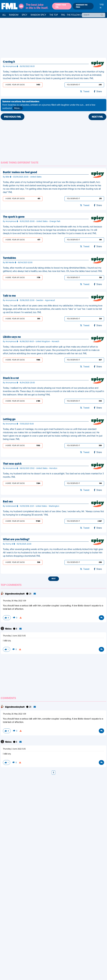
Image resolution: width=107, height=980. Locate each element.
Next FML (97, 117)
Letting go (9, 419)
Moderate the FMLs (81, 6)
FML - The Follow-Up (72, 15)
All (4, 15)
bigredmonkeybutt (15, 594)
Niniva (8, 629)
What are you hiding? (16, 539)
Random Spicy (38, 15)
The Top (53, 15)
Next (54, 579)
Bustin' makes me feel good (20, 172)
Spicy (24, 15)
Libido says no (12, 337)
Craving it (9, 62)
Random (13, 15)
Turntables (9, 258)
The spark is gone (14, 217)
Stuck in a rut (11, 378)
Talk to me (9, 296)
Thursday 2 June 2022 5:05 (14, 636)
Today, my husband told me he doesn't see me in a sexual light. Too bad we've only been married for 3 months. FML (53, 475)
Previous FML (12, 117)
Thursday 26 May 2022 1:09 (14, 601)
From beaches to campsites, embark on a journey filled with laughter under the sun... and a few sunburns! (48, 105)
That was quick (12, 464)
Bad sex (8, 501)
